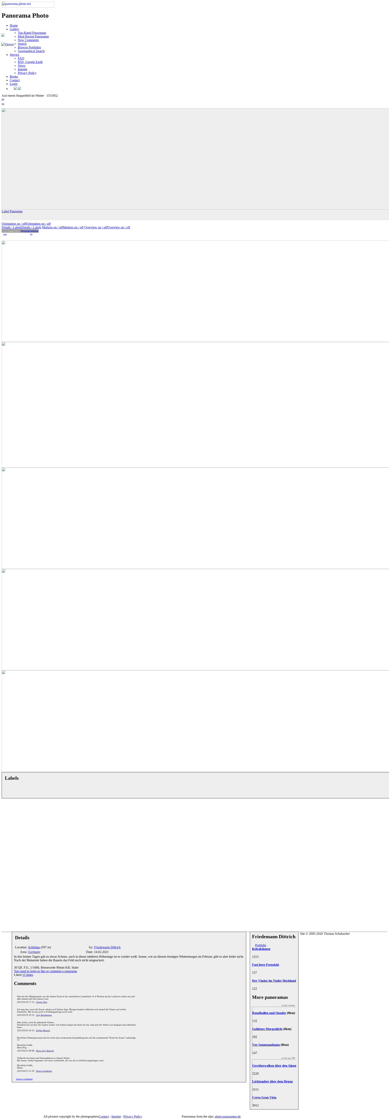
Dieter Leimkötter (44, 1071)
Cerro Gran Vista (264, 1097)
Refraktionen (261, 949)
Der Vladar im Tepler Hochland (274, 980)
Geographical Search (31, 51)
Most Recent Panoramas (33, 36)
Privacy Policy (27, 73)
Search (22, 43)
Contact (15, 80)
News (21, 65)
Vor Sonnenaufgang (266, 1044)
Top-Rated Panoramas (32, 32)
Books (14, 76)
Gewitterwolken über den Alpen (274, 1065)
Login (13, 84)
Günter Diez (41, 1002)
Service (14, 54)
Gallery (14, 29)
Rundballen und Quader (269, 1013)
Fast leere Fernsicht (265, 964)
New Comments (28, 40)
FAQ (21, 58)
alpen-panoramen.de (228, 1116)
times (27, 975)
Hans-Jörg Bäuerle (45, 1050)
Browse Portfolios (29, 47)
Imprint (22, 69)
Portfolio (260, 945)
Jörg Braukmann (44, 1015)
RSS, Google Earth (30, 62)
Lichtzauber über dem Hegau (272, 1081)
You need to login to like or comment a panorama (45, 971)
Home (14, 25)
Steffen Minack (43, 1030)
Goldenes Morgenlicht (267, 1029)
